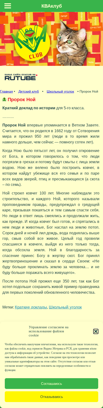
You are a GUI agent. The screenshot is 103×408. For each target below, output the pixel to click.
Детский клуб (28, 91)
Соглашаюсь (51, 384)
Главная (6, 91)
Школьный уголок (60, 91)
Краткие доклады (31, 307)
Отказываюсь (51, 397)
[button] (95, 331)
